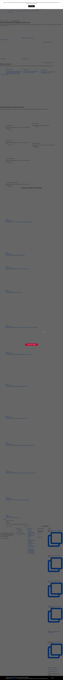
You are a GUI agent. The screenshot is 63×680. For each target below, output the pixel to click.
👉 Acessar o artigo (31, 344)
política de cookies (14, 678)
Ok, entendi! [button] (31, 6)
